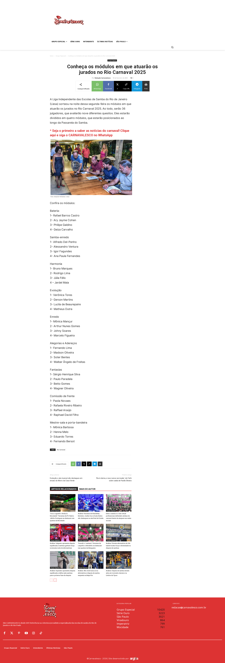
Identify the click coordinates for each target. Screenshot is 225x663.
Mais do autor (87, 489)
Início (51, 56)
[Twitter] (11, 633)
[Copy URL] (89, 464)
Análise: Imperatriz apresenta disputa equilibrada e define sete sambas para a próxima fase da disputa (62, 573)
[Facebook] (78, 464)
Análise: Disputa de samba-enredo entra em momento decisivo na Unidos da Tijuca (117, 573)
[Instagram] (33, 633)
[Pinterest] (19, 633)
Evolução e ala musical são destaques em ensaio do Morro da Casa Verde (66, 479)
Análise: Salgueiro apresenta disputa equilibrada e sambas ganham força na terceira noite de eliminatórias (62, 545)
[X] (84, 464)
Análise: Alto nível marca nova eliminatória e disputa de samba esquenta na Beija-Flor (89, 573)
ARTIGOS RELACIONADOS (64, 489)
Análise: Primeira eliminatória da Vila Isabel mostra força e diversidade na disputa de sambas (118, 545)
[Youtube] (26, 633)
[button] (172, 47)
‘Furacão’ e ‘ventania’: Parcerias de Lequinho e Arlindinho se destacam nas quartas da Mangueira (90, 545)
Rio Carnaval (61, 450)
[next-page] (55, 580)
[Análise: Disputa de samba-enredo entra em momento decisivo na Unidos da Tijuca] (118, 560)
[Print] (100, 464)
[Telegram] (94, 464)
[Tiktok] (40, 633)
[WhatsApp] (73, 464)
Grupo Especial (61, 56)
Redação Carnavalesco (103, 78)
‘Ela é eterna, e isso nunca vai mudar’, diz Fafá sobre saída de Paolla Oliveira (113, 479)
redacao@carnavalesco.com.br (189, 607)
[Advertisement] (131, 18)
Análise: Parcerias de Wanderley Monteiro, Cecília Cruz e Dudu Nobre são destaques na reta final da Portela (90, 516)
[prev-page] (51, 580)
